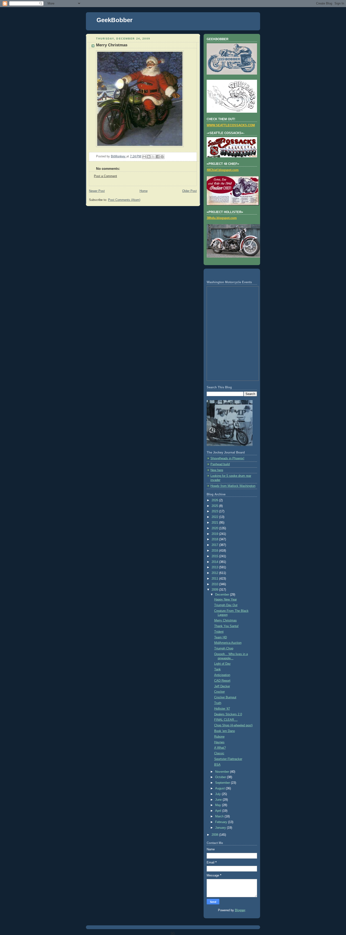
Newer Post (97, 191)
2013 (215, 567)
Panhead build (220, 464)
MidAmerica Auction (227, 643)
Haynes (219, 742)
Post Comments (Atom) (124, 200)
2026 (215, 500)
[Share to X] (153, 156)
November (222, 771)
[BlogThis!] (148, 156)
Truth (217, 703)
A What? (220, 747)
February (221, 822)
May (218, 805)
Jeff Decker (222, 686)
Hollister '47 (222, 708)
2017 (215, 545)
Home (144, 191)
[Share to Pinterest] (162, 156)
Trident (219, 631)
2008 (215, 834)
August (220, 788)
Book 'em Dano (224, 731)
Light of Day (222, 663)
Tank (217, 669)
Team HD (220, 637)
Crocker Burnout (225, 697)
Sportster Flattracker (228, 759)
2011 (215, 578)
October (221, 777)
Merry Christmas (225, 620)
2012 (215, 573)
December (222, 594)
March (220, 816)
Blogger (240, 910)
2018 (215, 539)
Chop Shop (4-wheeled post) (233, 725)
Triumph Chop (223, 648)
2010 (215, 584)
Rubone (219, 736)
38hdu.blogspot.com (222, 218)
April (218, 810)
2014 (215, 562)
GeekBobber (115, 20)
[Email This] (144, 156)
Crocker (219, 691)
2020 (215, 528)
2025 (215, 506)
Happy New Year (225, 599)
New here (216, 470)
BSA (217, 764)
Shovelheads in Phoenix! (227, 458)
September (223, 782)
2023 (215, 511)
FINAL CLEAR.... (226, 719)
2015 (215, 556)
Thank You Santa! (226, 626)
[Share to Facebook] (157, 156)
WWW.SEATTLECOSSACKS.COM (231, 125)
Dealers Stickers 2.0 (228, 714)
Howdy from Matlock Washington (232, 486)
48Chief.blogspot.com (223, 170)
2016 (215, 550)
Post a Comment (105, 176)
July (218, 794)
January (221, 827)
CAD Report (222, 680)
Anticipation (222, 675)
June (219, 799)
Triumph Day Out (225, 605)
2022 (215, 517)
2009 (215, 589)
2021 (215, 522)
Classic (219, 753)
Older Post (189, 191)
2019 (215, 534)
